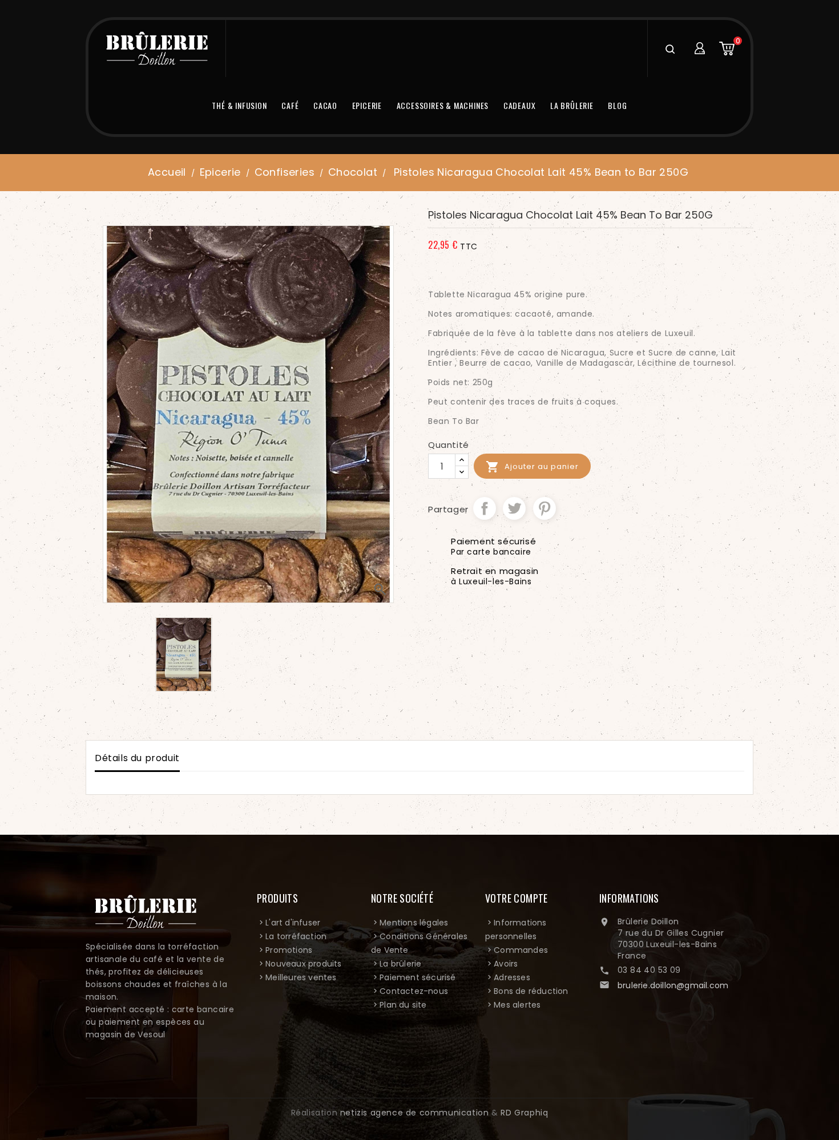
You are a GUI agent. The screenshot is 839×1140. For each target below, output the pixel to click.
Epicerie (367, 105)
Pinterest (544, 508)
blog (617, 105)
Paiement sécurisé (417, 977)
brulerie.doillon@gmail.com (673, 985)
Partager (484, 508)
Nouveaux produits (303, 963)
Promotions (288, 950)
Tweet (514, 508)
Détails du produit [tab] (137, 758)
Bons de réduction (531, 991)
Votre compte (516, 898)
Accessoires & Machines (443, 105)
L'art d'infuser (292, 922)
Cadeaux (519, 105)
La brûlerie (572, 105)
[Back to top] (792, 1088)
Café (290, 105)
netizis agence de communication (414, 1112)
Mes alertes (517, 1004)
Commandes (521, 950)
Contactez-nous (414, 991)
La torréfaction (295, 936)
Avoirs (506, 963)
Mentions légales (414, 922)
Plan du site (403, 1004)
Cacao (325, 105)
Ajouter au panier (532, 467)
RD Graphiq (524, 1112)
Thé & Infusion (239, 105)
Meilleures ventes (300, 977)
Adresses (512, 977)
